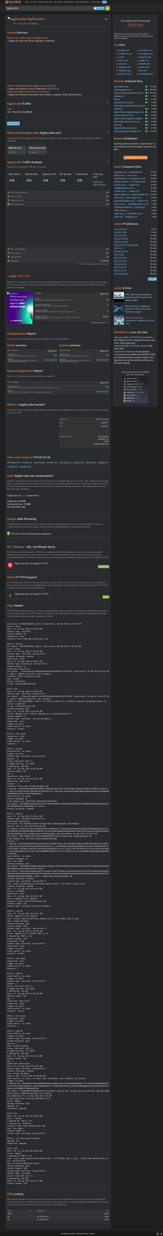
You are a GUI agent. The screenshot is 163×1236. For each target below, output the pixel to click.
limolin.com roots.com (125, 175)
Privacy (85, 1233)
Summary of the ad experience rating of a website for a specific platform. (38, 339)
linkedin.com (144, 64)
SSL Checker (31, 547)
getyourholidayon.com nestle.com (131, 201)
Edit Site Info (13, 123)
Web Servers (15, 148)
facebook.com (125, 54)
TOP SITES (33, 2)
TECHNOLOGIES (96, 2)
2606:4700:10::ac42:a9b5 (126, 245)
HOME (27, 2)
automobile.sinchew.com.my (127, 121)
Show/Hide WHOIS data (130, 346)
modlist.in (118, 109)
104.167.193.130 (121, 239)
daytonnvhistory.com (124, 102)
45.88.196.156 (120, 264)
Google (21, 519)
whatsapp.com (146, 74)
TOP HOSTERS (58, 2)
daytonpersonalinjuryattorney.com (129, 106)
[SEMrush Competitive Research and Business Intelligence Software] (18, 276)
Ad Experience (21, 333)
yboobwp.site (13, 462)
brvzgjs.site (27, 462)
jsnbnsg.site (39, 462)
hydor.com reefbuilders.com (128, 213)
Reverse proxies (37, 148)
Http (15, 605)
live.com (143, 70)
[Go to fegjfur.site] (45, 19)
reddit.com (144, 60)
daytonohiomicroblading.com (127, 131)
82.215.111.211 (120, 270)
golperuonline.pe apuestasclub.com (131, 194)
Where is (26, 404)
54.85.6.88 (119, 255)
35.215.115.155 (120, 232)
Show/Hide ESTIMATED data (132, 337)
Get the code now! (135, 374)
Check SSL (103, 566)
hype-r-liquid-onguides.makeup (128, 118)
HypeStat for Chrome (137, 157)
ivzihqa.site (12, 466)
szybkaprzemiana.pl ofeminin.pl (129, 207)
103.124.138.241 (121, 274)
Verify (22, 577)
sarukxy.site (78, 462)
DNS (15, 1194)
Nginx (13, 152)
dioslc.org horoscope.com (127, 197)
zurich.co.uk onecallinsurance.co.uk (131, 204)
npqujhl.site (103, 462)
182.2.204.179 (120, 261)
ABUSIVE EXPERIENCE (82, 2)
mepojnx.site (25, 466)
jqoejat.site (91, 462)
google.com (124, 50)
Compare (100, 8)
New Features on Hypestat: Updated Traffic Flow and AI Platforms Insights (138, 309)
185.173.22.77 (120, 267)
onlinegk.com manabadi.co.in (128, 172)
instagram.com (146, 54)
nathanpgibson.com (123, 90)
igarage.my (119, 96)
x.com (121, 57)
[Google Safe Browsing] (8, 533)
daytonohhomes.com (124, 115)
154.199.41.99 (120, 235)
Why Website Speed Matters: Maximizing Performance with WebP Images (138, 297)
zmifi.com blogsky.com (125, 217)
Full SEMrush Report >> (99, 322)
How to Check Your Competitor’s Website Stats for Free (140, 321)
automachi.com (121, 86)
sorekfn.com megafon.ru (126, 185)
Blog (79, 1233)
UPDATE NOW (135, 25)
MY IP (104, 2)
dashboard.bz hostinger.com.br (129, 178)
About (92, 1233)
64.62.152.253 (120, 229)
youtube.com (145, 50)
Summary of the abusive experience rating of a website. (31, 376)
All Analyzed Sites (68, 1233)
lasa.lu (117, 99)
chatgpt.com (125, 67)
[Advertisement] (58, 64)
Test (107, 597)
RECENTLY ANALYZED (45, 2)
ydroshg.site (65, 462)
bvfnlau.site (52, 462)
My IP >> (152, 279)
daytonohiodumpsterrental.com (128, 93)
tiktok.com (123, 60)
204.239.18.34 (120, 258)
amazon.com (145, 57)
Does (30, 476)
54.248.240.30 (121, 251)
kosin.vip (118, 125)
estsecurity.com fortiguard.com (130, 182)
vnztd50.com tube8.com (126, 191)
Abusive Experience (25, 371)
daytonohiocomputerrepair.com (129, 112)
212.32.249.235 (121, 242)
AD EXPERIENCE (69, 2)
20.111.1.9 (118, 248)
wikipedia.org (124, 70)
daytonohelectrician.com (125, 128)
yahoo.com (144, 67)
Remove (123, 351)
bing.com (123, 64)
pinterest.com (125, 74)
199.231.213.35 (52, 89)
